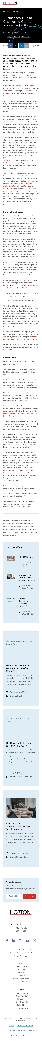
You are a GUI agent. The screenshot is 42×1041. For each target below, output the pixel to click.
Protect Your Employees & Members (21, 953)
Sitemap (11, 1025)
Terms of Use (15, 1036)
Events (21, 963)
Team (21, 976)
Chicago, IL (21, 999)
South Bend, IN (21, 1002)
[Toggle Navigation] (36, 3)
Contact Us (21, 982)
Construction (25, 36)
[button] (10, 45)
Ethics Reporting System (25, 1025)
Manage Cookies (28, 1036)
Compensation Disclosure (16, 1031)
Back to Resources (12, 11)
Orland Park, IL (21, 996)
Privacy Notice (32, 1031)
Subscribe (29, 896)
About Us (21, 973)
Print (37, 46)
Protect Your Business (21, 950)
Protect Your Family (21, 956)
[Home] (10, 4)
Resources (21, 967)
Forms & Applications (21, 979)
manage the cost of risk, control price (16, 413)
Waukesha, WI (21, 1008)
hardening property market (14, 470)
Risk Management (13, 36)
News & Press (21, 970)
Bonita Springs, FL (21, 993)
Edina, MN (21, 1005)
